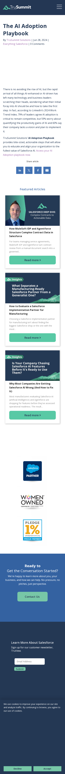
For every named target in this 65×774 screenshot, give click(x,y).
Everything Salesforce (15, 44)
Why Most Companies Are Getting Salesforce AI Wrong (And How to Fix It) (31, 387)
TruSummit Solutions (18, 40)
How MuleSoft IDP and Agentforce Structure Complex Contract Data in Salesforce (31, 232)
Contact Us (32, 596)
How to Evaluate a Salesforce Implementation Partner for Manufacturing (27, 310)
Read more (31, 260)
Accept (47, 768)
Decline (18, 768)
